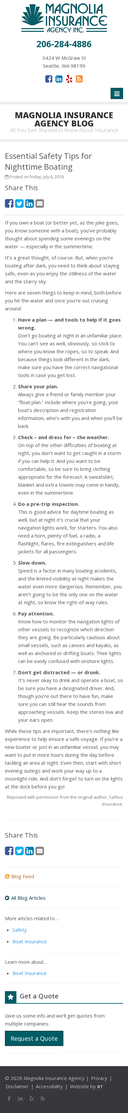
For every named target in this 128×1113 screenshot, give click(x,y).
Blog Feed (22, 876)
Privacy (99, 1078)
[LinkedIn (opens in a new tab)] (58, 78)
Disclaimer (17, 1086)
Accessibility (49, 1086)
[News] (79, 78)
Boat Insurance (29, 941)
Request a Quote (34, 1038)
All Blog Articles (28, 897)
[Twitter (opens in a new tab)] (19, 203)
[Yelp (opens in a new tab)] (69, 78)
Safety (19, 929)
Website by (86, 1086)
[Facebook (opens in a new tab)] (48, 78)
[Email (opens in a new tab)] (39, 203)
